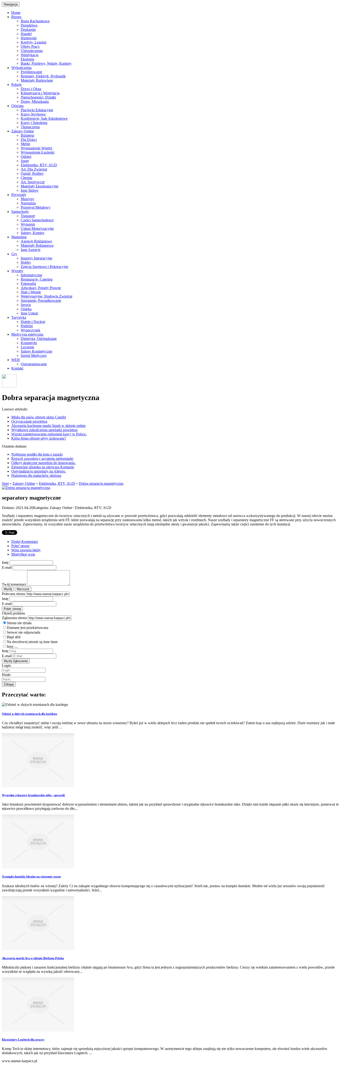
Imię (5, 562)
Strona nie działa (19, 623)
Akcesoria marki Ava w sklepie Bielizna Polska (33, 958)
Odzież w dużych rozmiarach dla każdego (29, 713)
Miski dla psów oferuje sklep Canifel (38, 417)
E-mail (7, 567)
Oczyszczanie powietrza (29, 421)
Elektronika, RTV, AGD (57, 483)
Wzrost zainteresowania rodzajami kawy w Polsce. (49, 434)
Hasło (6, 675)
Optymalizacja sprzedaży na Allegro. (38, 471)
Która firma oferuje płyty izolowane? (38, 438)
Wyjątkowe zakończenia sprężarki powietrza (44, 430)
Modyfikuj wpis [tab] (23, 554)
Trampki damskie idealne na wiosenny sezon (31, 876)
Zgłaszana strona (14, 618)
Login (6, 666)
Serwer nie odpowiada (23, 632)
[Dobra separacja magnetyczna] (26, 488)
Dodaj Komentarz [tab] (24, 542)
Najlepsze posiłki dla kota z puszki (37, 454)
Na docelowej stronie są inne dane (32, 642)
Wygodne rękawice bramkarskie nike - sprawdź (33, 795)
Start (5, 483)
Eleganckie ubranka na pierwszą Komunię (42, 467)
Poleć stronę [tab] (20, 546)
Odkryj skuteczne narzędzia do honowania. (43, 463)
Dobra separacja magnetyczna (101, 483)
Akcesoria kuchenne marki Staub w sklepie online (48, 426)
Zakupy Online (23, 483)
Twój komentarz (14, 584)
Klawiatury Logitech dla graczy (23, 1039)
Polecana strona (13, 594)
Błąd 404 (13, 637)
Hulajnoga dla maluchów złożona (36, 475)
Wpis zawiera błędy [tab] (26, 550)
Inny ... (12, 646)
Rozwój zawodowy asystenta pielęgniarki (42, 459)
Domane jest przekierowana (27, 628)
